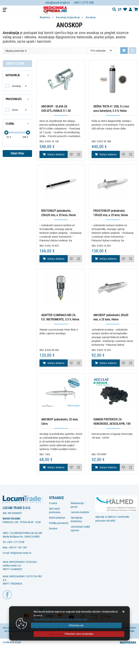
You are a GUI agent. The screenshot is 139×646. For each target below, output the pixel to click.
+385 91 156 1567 (18, 547)
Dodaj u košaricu (55, 154)
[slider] (6, 133)
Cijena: (10, 123)
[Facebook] (7, 594)
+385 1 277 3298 (15, 542)
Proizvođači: (14, 99)
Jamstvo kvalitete (80, 512)
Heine (19, 109)
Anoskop (19, 86)
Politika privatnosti (58, 523)
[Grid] (124, 50)
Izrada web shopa (12, 642)
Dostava (53, 528)
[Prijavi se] (130, 9)
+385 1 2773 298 (83, 2)
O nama (53, 503)
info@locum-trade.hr (57, 2)
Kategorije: (13, 75)
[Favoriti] (71, 154)
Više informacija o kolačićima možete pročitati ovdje (60, 619)
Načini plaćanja (57, 517)
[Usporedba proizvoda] (78, 154)
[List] (132, 50)
